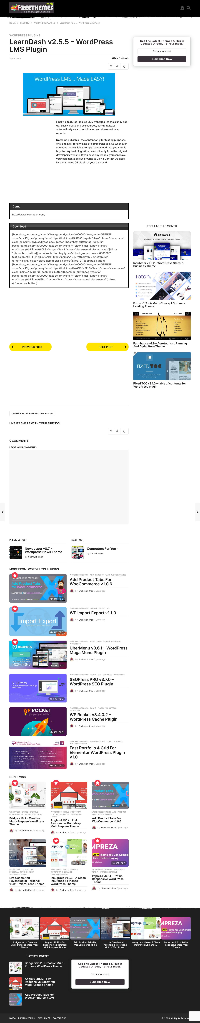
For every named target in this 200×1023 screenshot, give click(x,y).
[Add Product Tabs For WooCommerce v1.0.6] (38, 588)
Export (93, 608)
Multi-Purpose (16, 814)
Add (92, 575)
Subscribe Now (162, 59)
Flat (53, 814)
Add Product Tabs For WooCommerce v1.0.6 (91, 581)
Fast (104, 741)
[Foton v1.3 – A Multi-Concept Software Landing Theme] (162, 286)
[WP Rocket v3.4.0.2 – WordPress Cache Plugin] (38, 721)
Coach (25, 870)
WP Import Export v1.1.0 (93, 612)
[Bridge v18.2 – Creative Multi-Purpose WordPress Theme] (27, 795)
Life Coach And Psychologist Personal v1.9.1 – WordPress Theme (26, 881)
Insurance (67, 872)
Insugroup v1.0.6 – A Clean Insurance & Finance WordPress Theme (68, 881)
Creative (34, 812)
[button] (182, 8)
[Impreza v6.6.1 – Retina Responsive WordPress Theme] (110, 853)
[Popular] (15, 575)
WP (108, 608)
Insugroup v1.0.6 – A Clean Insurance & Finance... (146, 943)
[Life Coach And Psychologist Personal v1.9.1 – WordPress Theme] (27, 853)
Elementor (95, 741)
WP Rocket (75, 710)
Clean (66, 870)
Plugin (106, 641)
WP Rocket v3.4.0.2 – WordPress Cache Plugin (94, 717)
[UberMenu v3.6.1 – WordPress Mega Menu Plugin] (38, 655)
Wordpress (14, 812)
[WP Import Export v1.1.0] (38, 621)
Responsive (76, 814)
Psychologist (27, 872)
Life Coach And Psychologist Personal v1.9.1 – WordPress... (115, 945)
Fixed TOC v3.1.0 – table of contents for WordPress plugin (159, 385)
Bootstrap (75, 812)
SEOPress (107, 675)
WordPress (75, 644)
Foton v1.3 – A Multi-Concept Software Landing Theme (159, 305)
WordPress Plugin (78, 744)
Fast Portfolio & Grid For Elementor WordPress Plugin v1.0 (97, 752)
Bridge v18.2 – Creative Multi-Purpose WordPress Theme (27, 821)
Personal (14, 872)
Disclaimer (44, 1018)
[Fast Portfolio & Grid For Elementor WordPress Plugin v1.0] (38, 754)
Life (31, 870)
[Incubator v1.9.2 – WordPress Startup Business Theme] (162, 245)
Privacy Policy (26, 1018)
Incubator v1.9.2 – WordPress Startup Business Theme (158, 264)
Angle (66, 812)
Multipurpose (63, 814)
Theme (54, 817)
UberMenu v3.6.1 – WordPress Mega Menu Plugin (99, 650)
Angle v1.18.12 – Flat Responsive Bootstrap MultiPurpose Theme (66, 823)
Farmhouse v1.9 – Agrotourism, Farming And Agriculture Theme (160, 345)
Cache (93, 708)
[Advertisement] (32, 144)
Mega (92, 641)
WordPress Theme (33, 814)
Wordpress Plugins (24, 35)
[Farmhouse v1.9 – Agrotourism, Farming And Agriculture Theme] (162, 326)
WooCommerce (118, 575)
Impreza (108, 870)
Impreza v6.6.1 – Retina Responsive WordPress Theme (108, 879)
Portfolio (118, 741)
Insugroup (56, 872)
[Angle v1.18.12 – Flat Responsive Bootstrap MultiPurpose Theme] (69, 795)
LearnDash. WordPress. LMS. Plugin (32, 413)
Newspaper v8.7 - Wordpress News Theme (43, 550)
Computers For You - (102, 549)
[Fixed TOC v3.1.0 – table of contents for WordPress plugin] (162, 366)
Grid (110, 741)
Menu (99, 641)
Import (102, 608)
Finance (74, 870)
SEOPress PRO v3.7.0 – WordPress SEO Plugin (92, 681)
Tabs (107, 575)
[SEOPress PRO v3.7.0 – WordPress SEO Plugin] (38, 688)
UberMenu (116, 641)
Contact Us (59, 1018)
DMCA (12, 1018)
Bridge (25, 812)
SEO (99, 675)
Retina (95, 872)
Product (99, 575)
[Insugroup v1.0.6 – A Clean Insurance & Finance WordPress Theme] (69, 853)
